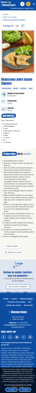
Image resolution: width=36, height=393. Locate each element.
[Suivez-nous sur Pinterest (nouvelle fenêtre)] (30, 337)
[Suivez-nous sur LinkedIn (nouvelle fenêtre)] (10, 337)
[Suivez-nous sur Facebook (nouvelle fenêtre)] (3, 337)
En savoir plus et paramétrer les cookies (18, 385)
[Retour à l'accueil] (6, 2)
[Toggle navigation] (34, 4)
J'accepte (25, 389)
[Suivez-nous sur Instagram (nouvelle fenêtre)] (23, 337)
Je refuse (11, 389)
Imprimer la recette (15, 252)
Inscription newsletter (19, 287)
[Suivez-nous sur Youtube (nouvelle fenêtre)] (16, 337)
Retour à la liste (12, 246)
